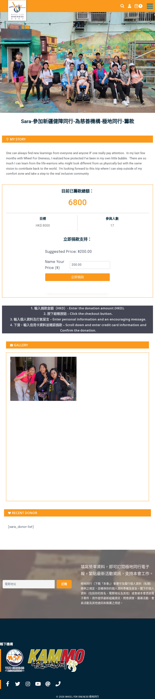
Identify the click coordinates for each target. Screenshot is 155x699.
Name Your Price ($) (54, 265)
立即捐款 (77, 277)
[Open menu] (150, 6)
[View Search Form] (122, 6)
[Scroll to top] (145, 691)
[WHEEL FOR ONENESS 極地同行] (17, 10)
